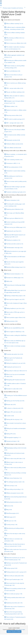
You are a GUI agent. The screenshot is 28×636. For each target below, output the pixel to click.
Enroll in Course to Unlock (14, 631)
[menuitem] (1, 3)
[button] (1, 1)
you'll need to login (20, 629)
